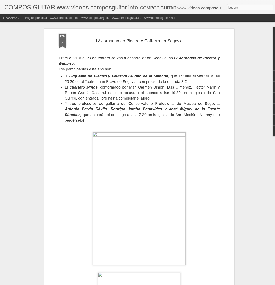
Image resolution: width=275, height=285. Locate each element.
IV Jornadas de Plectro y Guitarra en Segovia (139, 40)
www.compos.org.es (95, 17)
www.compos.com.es (64, 17)
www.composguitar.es (126, 17)
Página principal (36, 17)
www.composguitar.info (159, 17)
